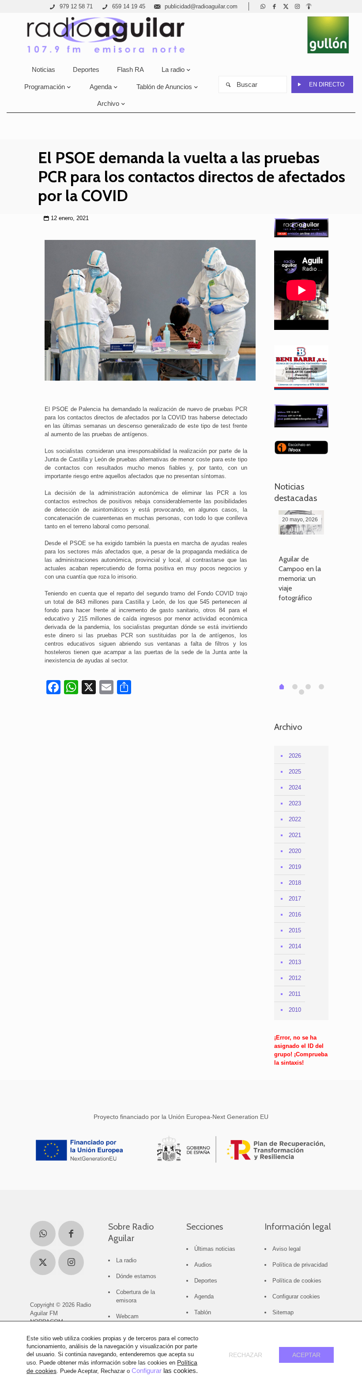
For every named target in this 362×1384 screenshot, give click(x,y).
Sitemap (283, 1312)
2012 (295, 978)
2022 (295, 819)
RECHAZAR (245, 1354)
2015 (295, 930)
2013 (295, 962)
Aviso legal (286, 1249)
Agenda (204, 1296)
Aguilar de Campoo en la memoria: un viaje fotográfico (300, 578)
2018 (295, 882)
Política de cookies (296, 1280)
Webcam (127, 1316)
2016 (295, 914)
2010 (295, 1009)
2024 (295, 787)
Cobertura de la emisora (135, 1296)
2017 (295, 898)
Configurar (147, 1370)
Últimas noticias (214, 1249)
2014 (295, 946)
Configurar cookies (296, 1296)
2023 (295, 803)
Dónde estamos (136, 1276)
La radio (126, 1260)
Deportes (205, 1280)
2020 (295, 851)
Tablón (202, 1312)
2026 (295, 755)
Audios (203, 1264)
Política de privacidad (300, 1264)
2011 (295, 994)
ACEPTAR (306, 1354)
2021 (295, 835)
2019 (295, 867)
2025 (295, 771)
